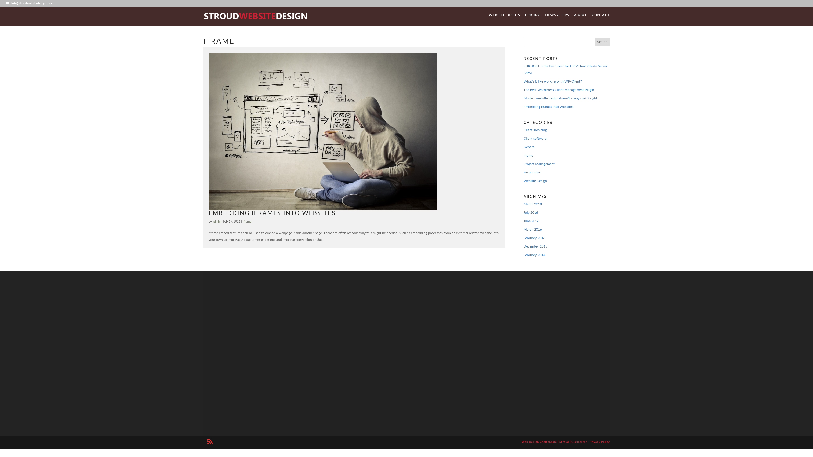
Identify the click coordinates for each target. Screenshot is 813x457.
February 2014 (534, 255)
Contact (601, 15)
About (580, 15)
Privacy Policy (600, 442)
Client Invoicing (535, 130)
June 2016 (531, 221)
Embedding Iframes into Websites (272, 213)
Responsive (532, 172)
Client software (535, 138)
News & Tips (557, 15)
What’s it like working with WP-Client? (553, 81)
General (529, 147)
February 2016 (534, 238)
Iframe (247, 221)
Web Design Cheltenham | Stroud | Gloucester (554, 442)
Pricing (533, 15)
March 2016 (533, 229)
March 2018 (533, 204)
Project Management (539, 164)
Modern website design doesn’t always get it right (560, 98)
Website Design (504, 15)
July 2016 (531, 212)
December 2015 (535, 246)
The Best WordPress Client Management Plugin (559, 90)
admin (217, 221)
